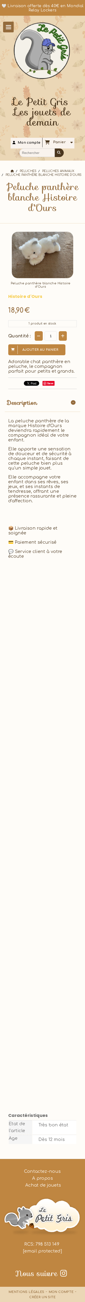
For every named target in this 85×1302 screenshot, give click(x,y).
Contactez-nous (42, 1171)
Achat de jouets (42, 1185)
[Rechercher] (59, 152)
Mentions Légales (26, 1292)
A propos (42, 1178)
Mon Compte (61, 1292)
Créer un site (42, 1297)
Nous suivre (41, 1273)
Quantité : (19, 336)
